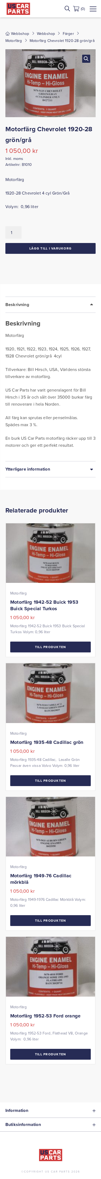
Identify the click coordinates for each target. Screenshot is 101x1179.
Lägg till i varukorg (50, 248)
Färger (68, 33)
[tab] (50, 379)
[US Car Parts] (18, 9)
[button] (86, 59)
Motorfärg (13, 40)
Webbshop (46, 33)
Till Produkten (50, 647)
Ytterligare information (27, 469)
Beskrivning (17, 304)
